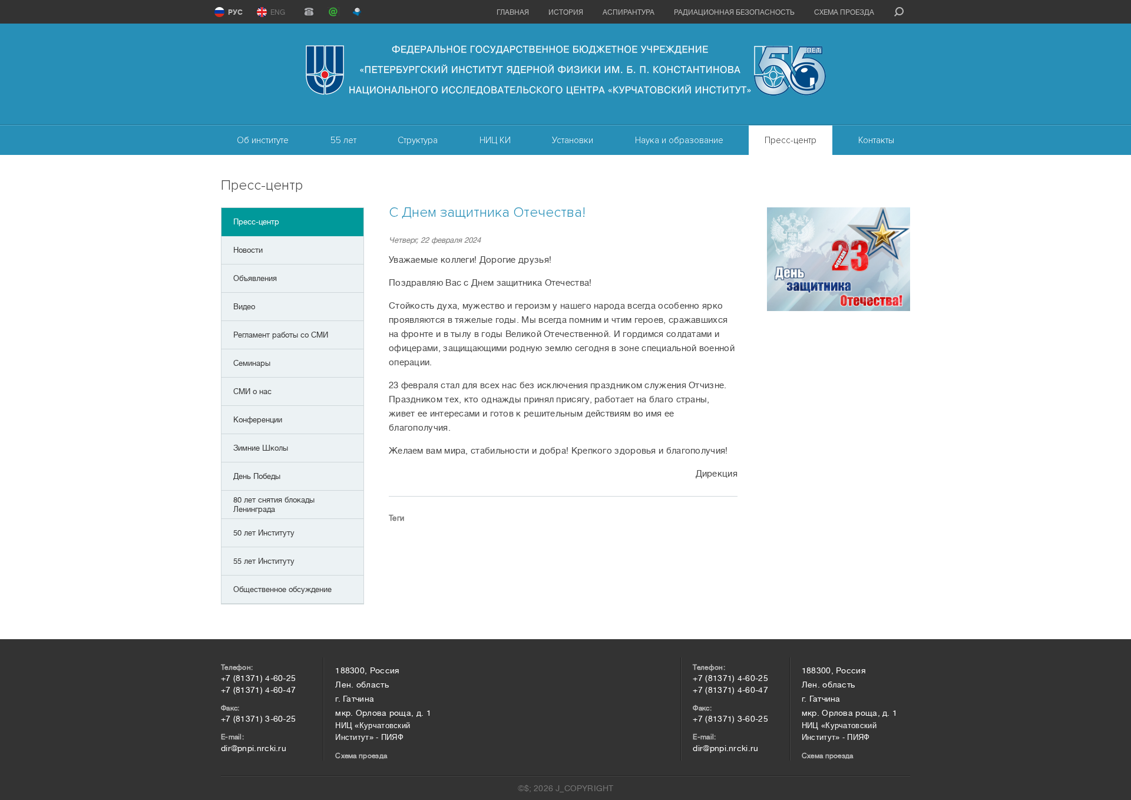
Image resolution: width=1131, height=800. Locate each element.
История (565, 12)
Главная (513, 12)
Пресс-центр (790, 140)
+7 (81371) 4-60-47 (258, 690)
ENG (277, 12)
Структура (418, 140)
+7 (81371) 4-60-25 (258, 678)
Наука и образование (679, 140)
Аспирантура (628, 12)
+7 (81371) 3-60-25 (258, 718)
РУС (235, 12)
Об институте (263, 140)
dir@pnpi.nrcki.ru (253, 748)
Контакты (876, 140)
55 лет (343, 140)
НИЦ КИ (495, 140)
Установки (572, 140)
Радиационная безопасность (734, 12)
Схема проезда (844, 12)
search (899, 11)
